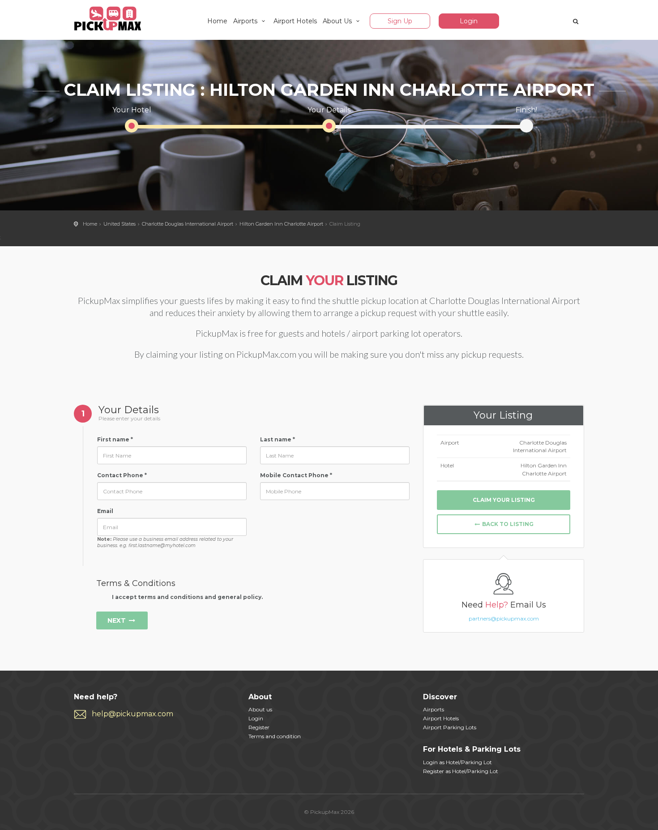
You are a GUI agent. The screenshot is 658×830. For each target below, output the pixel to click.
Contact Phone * (122, 475)
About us (260, 709)
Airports (246, 21)
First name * (115, 439)
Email (105, 511)
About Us (338, 21)
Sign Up (400, 21)
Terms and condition (274, 736)
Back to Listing (507, 524)
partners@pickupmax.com (504, 618)
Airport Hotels (295, 21)
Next (117, 620)
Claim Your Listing (504, 499)
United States (119, 224)
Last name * (277, 439)
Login (469, 21)
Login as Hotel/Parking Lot (457, 762)
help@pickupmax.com (132, 714)
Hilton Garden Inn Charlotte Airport (281, 224)
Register (258, 727)
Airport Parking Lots (449, 727)
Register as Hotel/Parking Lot (460, 771)
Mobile (270, 475)
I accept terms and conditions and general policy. (187, 597)
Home (217, 21)
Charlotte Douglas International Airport (187, 224)
